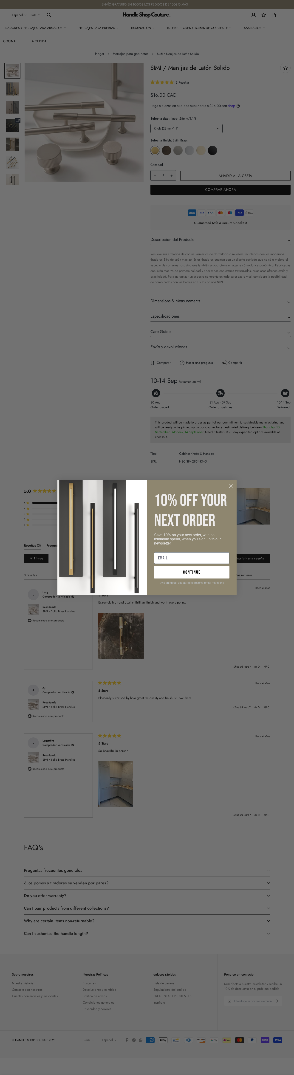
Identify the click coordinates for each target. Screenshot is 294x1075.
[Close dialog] (231, 486)
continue (192, 572)
